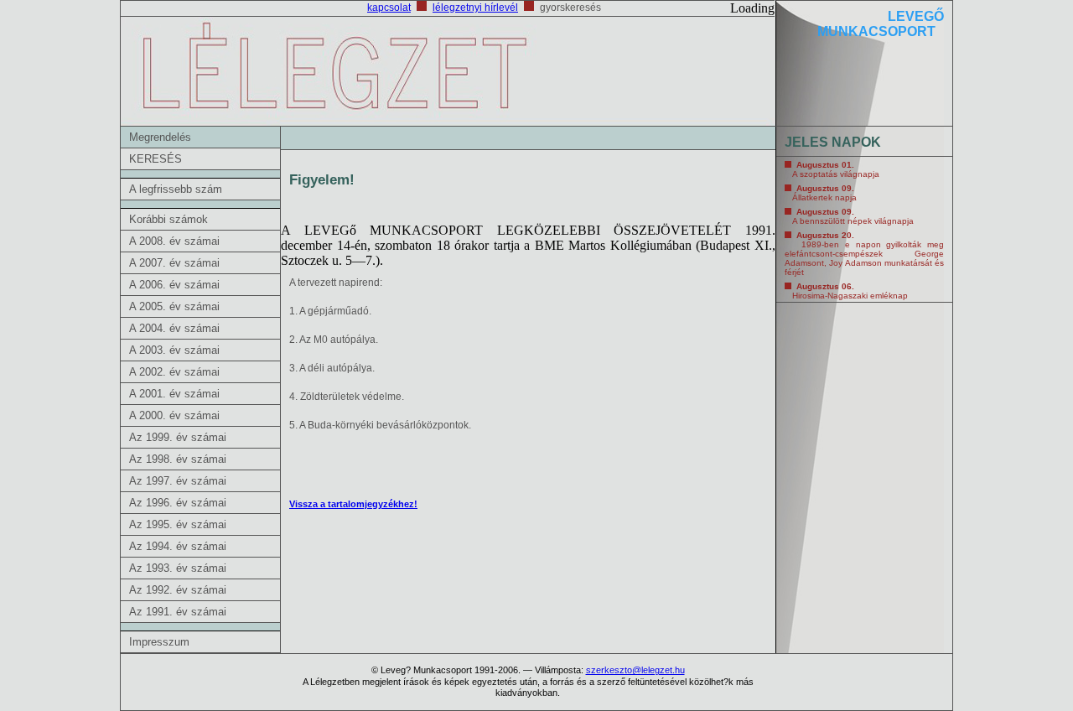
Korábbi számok (168, 219)
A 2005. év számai (174, 306)
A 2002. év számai (174, 372)
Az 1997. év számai (177, 481)
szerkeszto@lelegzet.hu (635, 670)
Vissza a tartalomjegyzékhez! (353, 504)
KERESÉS (155, 159)
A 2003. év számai (174, 350)
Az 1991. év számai (177, 611)
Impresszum (159, 642)
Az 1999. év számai (177, 437)
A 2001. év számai (174, 393)
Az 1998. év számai (177, 459)
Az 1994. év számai (177, 546)
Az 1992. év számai (177, 590)
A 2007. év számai (174, 263)
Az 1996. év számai (177, 502)
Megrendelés (160, 137)
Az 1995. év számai (177, 524)
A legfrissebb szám (175, 189)
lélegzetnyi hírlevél (475, 7)
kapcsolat (389, 7)
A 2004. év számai (174, 328)
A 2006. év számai (174, 284)
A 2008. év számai (174, 241)
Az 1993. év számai (177, 568)
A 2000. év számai (174, 415)
